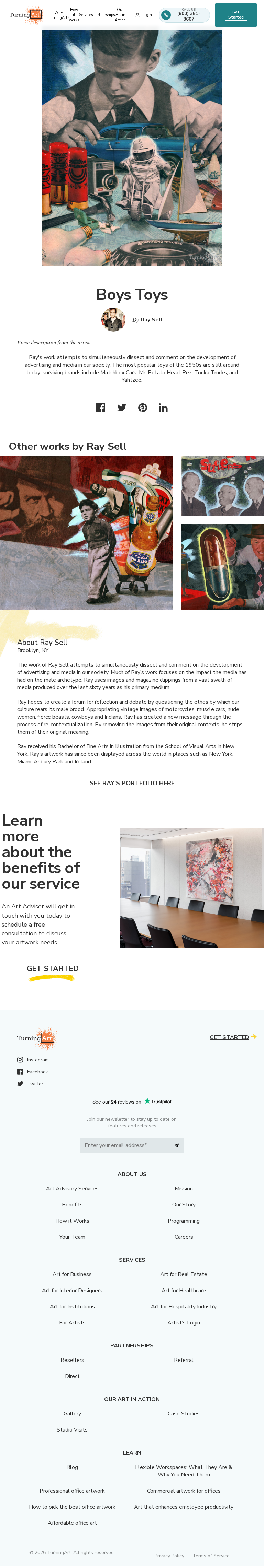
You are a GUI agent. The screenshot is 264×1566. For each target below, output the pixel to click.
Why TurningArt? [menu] (58, 15)
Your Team (72, 1237)
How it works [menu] (74, 15)
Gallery (72, 1413)
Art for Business (72, 1274)
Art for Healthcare (184, 1290)
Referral (184, 1360)
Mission (184, 1188)
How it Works (72, 1221)
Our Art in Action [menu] (120, 15)
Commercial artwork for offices (184, 1491)
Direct (72, 1376)
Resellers (72, 1360)
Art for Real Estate (183, 1274)
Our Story (184, 1205)
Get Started (236, 15)
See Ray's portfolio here (132, 783)
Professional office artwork (72, 1491)
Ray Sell (152, 319)
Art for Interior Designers (72, 1290)
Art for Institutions (72, 1306)
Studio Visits (72, 1430)
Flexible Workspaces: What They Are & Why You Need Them (183, 1471)
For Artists (72, 1323)
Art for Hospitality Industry (184, 1306)
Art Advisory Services (72, 1188)
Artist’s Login (183, 1323)
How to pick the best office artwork (72, 1507)
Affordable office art (72, 1523)
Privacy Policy (169, 1556)
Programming (184, 1221)
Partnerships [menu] (104, 14)
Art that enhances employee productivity (183, 1507)
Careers (184, 1237)
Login (147, 14)
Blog (72, 1467)
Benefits (72, 1205)
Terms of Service (211, 1556)
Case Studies (184, 1413)
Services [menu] (86, 14)
